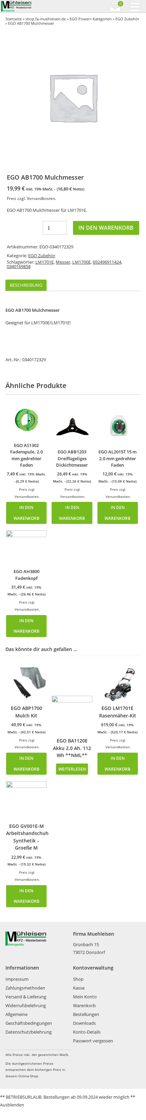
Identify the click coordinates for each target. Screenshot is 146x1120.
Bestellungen (86, 1014)
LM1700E (81, 262)
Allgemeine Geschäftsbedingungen (28, 1018)
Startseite (13, 18)
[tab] (26, 285)
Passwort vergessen (93, 1041)
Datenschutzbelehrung (28, 1032)
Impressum (17, 979)
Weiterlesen (72, 769)
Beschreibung (26, 285)
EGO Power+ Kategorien (91, 18)
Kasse (79, 988)
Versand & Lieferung (25, 997)
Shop (78, 979)
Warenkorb (84, 1005)
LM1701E (44, 262)
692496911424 (107, 262)
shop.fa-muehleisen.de (45, 18)
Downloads (84, 1023)
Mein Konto (85, 997)
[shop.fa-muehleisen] (36, 6)
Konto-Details (87, 1032)
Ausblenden (12, 1105)
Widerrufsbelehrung (25, 1005)
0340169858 (19, 266)
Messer (63, 262)
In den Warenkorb (105, 227)
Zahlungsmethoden (25, 988)
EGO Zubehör (127, 18)
